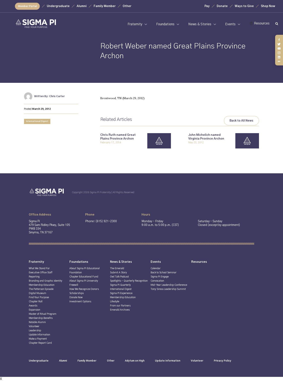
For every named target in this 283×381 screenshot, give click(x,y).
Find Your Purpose (39, 297)
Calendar (156, 268)
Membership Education (41, 285)
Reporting (34, 276)
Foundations (165, 24)
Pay (207, 6)
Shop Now (268, 6)
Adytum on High (134, 360)
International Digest (37, 121)
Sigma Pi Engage (160, 276)
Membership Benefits (41, 318)
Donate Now (76, 297)
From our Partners (120, 305)
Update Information (39, 334)
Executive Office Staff (40, 272)
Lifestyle (114, 301)
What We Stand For (39, 268)
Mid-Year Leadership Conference (169, 285)
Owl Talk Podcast (119, 276)
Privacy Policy (222, 360)
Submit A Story (118, 272)
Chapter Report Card (40, 343)
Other (127, 6)
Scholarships (76, 293)
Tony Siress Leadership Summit (168, 289)
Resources (262, 23)
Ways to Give (244, 6)
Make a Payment (38, 339)
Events (230, 24)
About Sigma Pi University (83, 281)
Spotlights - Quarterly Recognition (129, 281)
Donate (222, 6)
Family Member (105, 6)
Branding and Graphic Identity (45, 281)
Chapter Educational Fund (83, 276)
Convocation (157, 281)
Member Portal (27, 6)
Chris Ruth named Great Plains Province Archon (118, 137)
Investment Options (80, 301)
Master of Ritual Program (42, 314)
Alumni (82, 6)
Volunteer (34, 326)
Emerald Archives (120, 310)
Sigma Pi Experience (121, 293)
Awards (33, 305)
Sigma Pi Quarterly (120, 285)
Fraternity (135, 24)
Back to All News (241, 120)
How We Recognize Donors (84, 289)
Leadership (35, 330)
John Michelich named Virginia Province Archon (206, 137)
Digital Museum (37, 293)
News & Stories (199, 24)
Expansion (34, 310)
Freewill (73, 285)
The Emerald (117, 268)
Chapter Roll (35, 301)
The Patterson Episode (41, 289)
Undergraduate (58, 6)
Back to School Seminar (164, 272)
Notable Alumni (37, 322)
